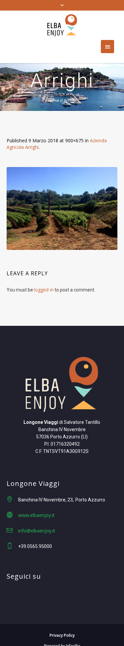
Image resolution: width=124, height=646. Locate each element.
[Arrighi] (62, 208)
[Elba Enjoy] (62, 25)
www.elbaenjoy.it (36, 515)
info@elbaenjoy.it (36, 530)
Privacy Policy (62, 635)
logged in (44, 290)
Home (53, 100)
